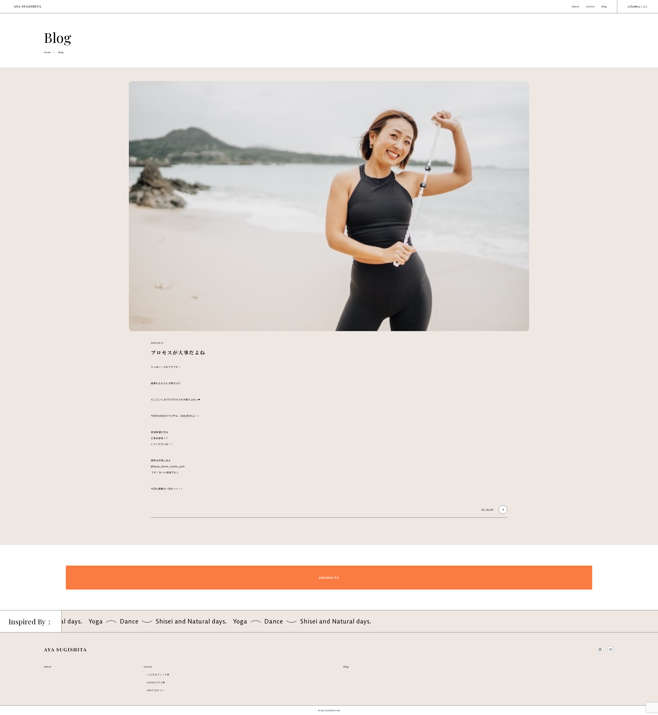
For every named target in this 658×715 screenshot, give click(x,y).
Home (47, 52)
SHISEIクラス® (156, 682)
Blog (604, 6)
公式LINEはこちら (637, 6)
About (575, 6)
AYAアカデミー (155, 690)
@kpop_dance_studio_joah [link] (168, 466)
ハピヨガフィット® (158, 674)
